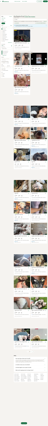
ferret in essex (16, 379)
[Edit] (11, 46)
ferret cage (29, 375)
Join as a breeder (24, 1)
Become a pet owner (17, 1)
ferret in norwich (23, 375)
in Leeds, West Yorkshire (29, 16)
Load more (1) (10, 42)
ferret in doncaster (17, 376)
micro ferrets (29, 376)
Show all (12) (4, 55)
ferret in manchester (24, 378)
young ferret (29, 379)
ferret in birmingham (24, 376)
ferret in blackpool (17, 378)
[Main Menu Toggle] (1, 1)
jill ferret (35, 375)
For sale (3, 23)
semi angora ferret (36, 379)
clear (11, 25)
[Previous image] (15, 59)
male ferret (22, 379)
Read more (45, 21)
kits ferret (42, 378)
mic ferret (42, 379)
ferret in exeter (16, 375)
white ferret (42, 375)
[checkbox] (2, 29)
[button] (22, 59)
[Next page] (33, 351)
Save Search (24, 423)
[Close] (46, 25)
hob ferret (28, 378)
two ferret (42, 376)
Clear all (10, 16)
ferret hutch (35, 376)
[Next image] (29, 59)
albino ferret (36, 378)
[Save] (28, 43)
